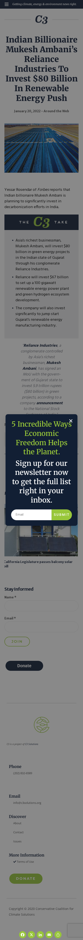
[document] (41, 470)
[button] (71, 421)
